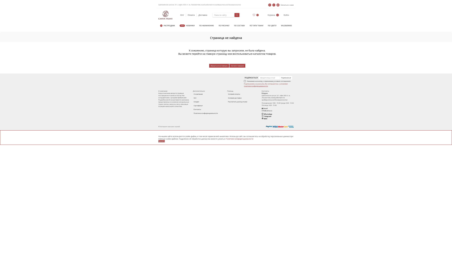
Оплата (191, 15)
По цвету (272, 25)
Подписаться (251, 77)
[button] (269, 15)
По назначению (206, 25)
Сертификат (198, 106)
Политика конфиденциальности (206, 113)
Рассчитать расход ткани (237, 102)
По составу (239, 25)
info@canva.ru (267, 111)
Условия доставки (235, 98)
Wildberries (286, 25)
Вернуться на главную (219, 66)
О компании (198, 94)
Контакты (197, 109)
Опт (182, 15)
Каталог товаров (237, 66)
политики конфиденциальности (256, 86)
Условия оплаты (234, 94)
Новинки (190, 25)
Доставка (202, 15)
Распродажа (169, 25)
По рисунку (224, 25)
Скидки (196, 102)
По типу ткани (256, 25)
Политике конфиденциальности (239, 139)
